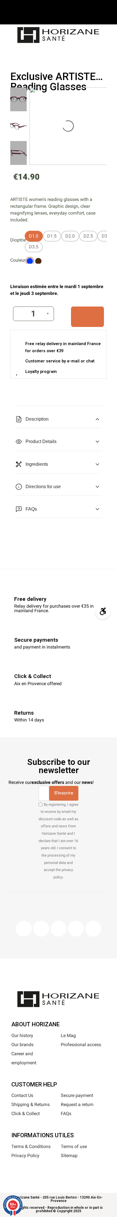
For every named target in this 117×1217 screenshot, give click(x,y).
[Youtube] (76, 929)
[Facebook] (24, 929)
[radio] (34, 236)
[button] (39, 53)
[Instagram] (41, 929)
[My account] (67, 52)
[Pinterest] (58, 929)
